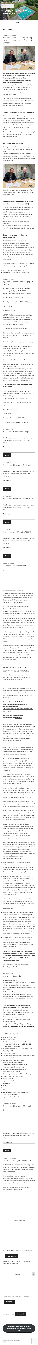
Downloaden (11, 1256)
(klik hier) (18, 718)
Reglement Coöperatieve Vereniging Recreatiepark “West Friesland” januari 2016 (19, 1328)
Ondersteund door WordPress (11, 1340)
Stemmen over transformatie (15, 566)
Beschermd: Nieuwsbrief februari (17, 1106)
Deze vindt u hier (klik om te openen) (22, 1026)
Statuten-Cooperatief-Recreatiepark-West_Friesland (17, 1296)
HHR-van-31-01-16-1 (8, 1314)
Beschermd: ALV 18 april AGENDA (17, 532)
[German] (10, 2)
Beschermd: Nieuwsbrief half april (17, 465)
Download (9, 1301)
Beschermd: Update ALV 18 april (16, 432)
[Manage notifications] (4, 1340)
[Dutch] (2, 2)
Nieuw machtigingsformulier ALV (17, 1160)
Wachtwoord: (7, 447)
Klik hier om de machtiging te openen (15, 328)
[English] (5, 2)
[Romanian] (16, 2)
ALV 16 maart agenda (12, 976)
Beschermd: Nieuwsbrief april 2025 (18, 499)
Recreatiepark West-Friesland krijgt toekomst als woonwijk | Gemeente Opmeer (18, 40)
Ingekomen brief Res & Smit (12, 1097)
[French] (7, 2)
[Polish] (13, 2)
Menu (20, 23)
